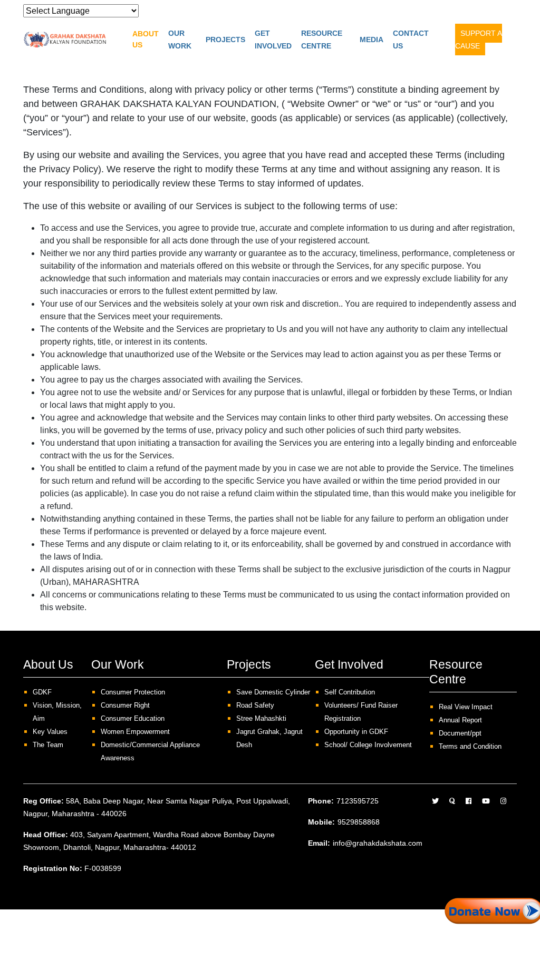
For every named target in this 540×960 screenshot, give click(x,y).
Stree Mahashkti (261, 718)
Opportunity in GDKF (356, 732)
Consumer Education (133, 718)
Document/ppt (460, 733)
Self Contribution (349, 692)
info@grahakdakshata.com (377, 843)
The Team (48, 745)
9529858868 (359, 822)
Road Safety (255, 705)
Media (371, 39)
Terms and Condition (470, 746)
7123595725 (357, 801)
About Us (145, 39)
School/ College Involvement (368, 745)
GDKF (42, 692)
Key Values (50, 732)
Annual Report (460, 720)
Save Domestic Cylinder (273, 692)
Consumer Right (125, 705)
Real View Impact (466, 707)
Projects (225, 39)
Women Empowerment (135, 732)
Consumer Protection (133, 692)
